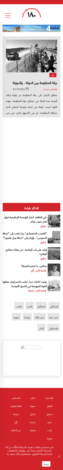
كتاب (49, 430)
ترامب (19, 306)
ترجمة (31, 290)
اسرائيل (41, 306)
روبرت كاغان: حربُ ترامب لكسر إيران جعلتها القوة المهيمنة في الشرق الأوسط (25, 283)
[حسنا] (58, 456)
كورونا (49, 438)
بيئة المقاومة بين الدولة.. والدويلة (35, 82)
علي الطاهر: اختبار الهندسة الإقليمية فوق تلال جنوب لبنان (25, 219)
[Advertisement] (31, 149)
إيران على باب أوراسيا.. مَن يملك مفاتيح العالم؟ (26, 251)
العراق (49, 406)
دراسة (32, 422)
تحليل (43, 225)
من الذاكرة (16, 430)
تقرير (50, 422)
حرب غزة (53, 317)
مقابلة (33, 430)
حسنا (46, 464)
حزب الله (39, 317)
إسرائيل (54, 306)
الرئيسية (49, 397)
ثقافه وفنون (16, 406)
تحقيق (50, 414)
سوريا (16, 317)
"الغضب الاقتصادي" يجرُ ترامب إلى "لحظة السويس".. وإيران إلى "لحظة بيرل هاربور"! (25, 235)
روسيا (27, 317)
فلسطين (53, 328)
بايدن (29, 306)
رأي (53, 75)
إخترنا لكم (41, 270)
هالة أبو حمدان (50, 89)
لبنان (41, 328)
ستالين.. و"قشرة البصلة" (34, 265)
